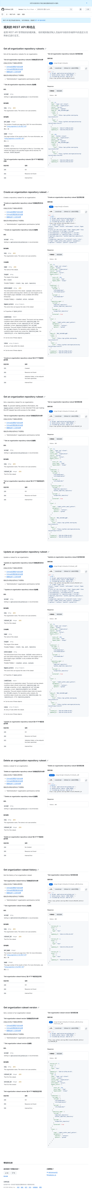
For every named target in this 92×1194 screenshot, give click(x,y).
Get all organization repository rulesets (24, 48)
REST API (12, 14)
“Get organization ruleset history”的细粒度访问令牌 (21, 881)
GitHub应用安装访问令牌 (14, 69)
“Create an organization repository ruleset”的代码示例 (65, 197)
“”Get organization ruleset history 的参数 (17, 906)
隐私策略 (6, 1176)
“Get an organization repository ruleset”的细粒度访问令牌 (23, 416)
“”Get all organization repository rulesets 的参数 (20, 84)
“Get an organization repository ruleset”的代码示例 (64, 402)
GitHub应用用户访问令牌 (14, 67)
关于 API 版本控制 (40, 20)
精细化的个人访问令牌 (13, 72)
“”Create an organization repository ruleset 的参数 (21, 230)
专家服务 (35, 1187)
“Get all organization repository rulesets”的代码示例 (65, 54)
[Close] (86, 3)
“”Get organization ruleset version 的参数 (18, 1043)
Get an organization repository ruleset (23, 396)
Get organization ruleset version (20, 1007)
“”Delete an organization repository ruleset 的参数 (21, 796)
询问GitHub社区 (53, 1172)
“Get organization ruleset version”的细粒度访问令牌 (21, 1018)
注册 (88, 9)
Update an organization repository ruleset (25, 552)
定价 (30, 1187)
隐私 (22, 1187)
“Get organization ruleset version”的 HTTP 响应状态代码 (23, 1091)
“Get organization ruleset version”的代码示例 (62, 1013)
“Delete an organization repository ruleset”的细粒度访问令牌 (24, 771)
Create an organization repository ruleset (25, 192)
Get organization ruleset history (20, 869)
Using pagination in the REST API (16, 126)
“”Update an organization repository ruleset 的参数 (21, 589)
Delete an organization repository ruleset (25, 760)
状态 (26, 1187)
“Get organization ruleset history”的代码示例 (62, 875)
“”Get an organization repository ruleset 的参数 (20, 440)
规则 (23, 14)
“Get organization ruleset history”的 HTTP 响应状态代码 (23, 976)
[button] (23, 311)
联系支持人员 (52, 1175)
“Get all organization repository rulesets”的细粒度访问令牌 (23, 60)
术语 (18, 1187)
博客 (40, 1187)
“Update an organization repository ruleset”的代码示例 (66, 557)
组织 (18, 14)
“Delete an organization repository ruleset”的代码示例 (65, 766)
